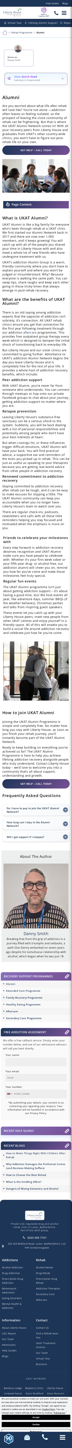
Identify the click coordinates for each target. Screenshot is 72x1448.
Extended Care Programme (23, 990)
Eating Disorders (12, 1298)
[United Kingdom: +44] (9, 1094)
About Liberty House (14, 1327)
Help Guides (52, 3)
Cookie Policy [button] (48, 1409)
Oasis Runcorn (55, 1393)
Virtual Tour (43, 1358)
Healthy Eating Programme (23, 1004)
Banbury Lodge (13, 1388)
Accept (36, 1417)
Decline (36, 1424)
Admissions (9, 1344)
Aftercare (12, 1011)
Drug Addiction (11, 1273)
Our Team (8, 1339)
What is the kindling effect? (23, 1181)
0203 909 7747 (37, 1238)
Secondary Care (45, 1294)
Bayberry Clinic (34, 1388)
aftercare (30, 332)
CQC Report (9, 1333)
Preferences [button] (59, 1413)
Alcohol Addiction (12, 1267)
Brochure (41, 1364)
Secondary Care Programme (24, 1018)
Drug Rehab (43, 1273)
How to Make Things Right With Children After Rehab (35, 1155)
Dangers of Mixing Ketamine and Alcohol (32, 1188)
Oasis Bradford (34, 1393)
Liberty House (55, 1388)
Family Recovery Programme (24, 997)
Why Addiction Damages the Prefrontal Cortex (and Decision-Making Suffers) (35, 1166)
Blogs (65, 3)
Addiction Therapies (48, 1288)
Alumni (10, 984)
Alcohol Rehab (44, 1267)
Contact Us (42, 1327)
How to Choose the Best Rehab (26, 1175)
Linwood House (13, 1393)
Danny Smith (14, 60)
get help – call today (36, 150)
